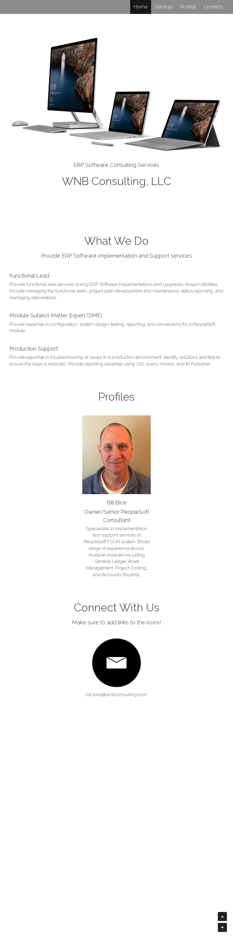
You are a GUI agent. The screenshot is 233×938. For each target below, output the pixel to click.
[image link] (116, 663)
